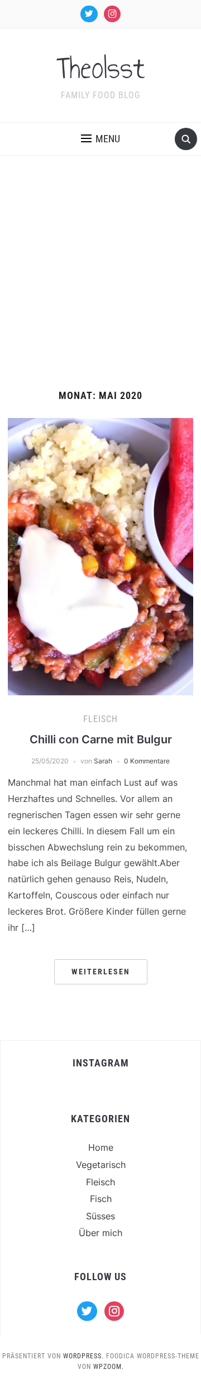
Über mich (100, 1232)
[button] (100, 139)
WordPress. (83, 1356)
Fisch (101, 1198)
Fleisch (100, 719)
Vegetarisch (101, 1164)
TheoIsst (100, 68)
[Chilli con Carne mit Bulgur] (100, 555)
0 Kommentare (147, 761)
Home (100, 1147)
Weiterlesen (100, 971)
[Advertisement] (100, 284)
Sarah (103, 761)
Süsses (100, 1216)
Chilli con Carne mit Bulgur (101, 739)
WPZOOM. (108, 1367)
